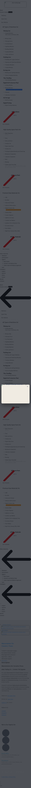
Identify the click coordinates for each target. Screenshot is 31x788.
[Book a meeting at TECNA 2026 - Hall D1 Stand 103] (15, 394)
